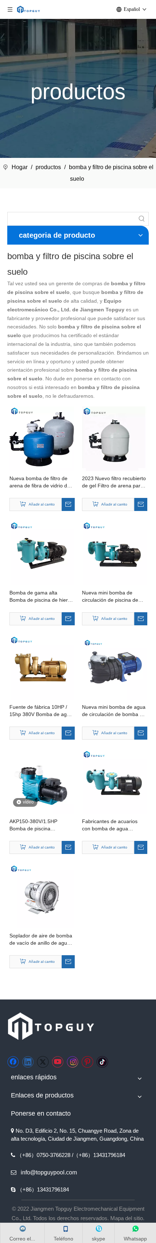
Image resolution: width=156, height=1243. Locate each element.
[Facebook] (13, 1062)
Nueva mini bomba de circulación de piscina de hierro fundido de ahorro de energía (113, 597)
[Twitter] (43, 1062)
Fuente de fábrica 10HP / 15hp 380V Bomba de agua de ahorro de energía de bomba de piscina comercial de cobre (41, 711)
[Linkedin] (28, 1062)
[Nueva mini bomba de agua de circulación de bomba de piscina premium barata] (114, 667)
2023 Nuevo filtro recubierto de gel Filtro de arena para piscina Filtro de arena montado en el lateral (114, 482)
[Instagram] (72, 1062)
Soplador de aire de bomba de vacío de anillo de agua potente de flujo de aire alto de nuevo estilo (40, 939)
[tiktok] (102, 1062)
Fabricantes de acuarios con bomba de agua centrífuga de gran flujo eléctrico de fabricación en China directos (112, 825)
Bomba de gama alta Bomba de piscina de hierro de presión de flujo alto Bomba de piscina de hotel (41, 597)
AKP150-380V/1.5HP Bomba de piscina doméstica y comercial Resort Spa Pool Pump (35, 825)
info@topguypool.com (49, 1172)
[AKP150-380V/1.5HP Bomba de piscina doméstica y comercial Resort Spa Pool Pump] (41, 781)
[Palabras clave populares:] (141, 218)
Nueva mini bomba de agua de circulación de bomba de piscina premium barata (113, 711)
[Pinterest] (87, 1062)
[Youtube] (57, 1062)
